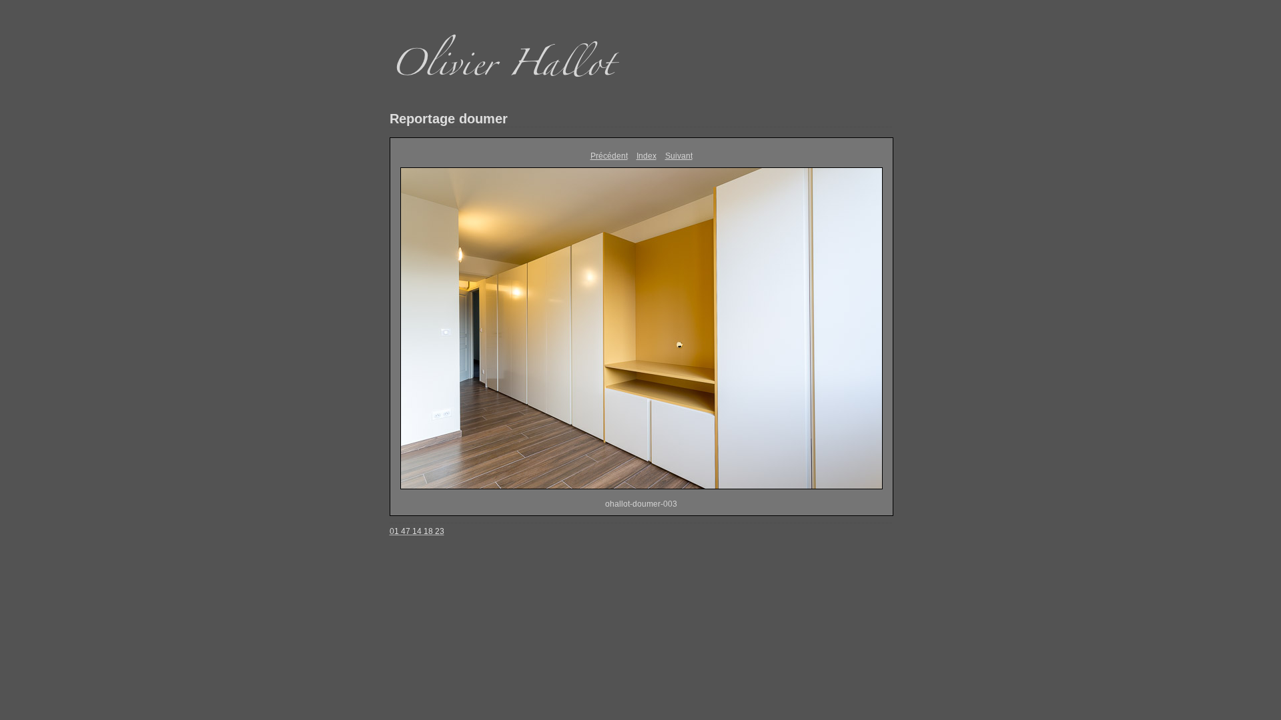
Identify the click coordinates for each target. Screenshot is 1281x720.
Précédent (609, 156)
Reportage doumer (449, 118)
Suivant (679, 156)
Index (646, 156)
